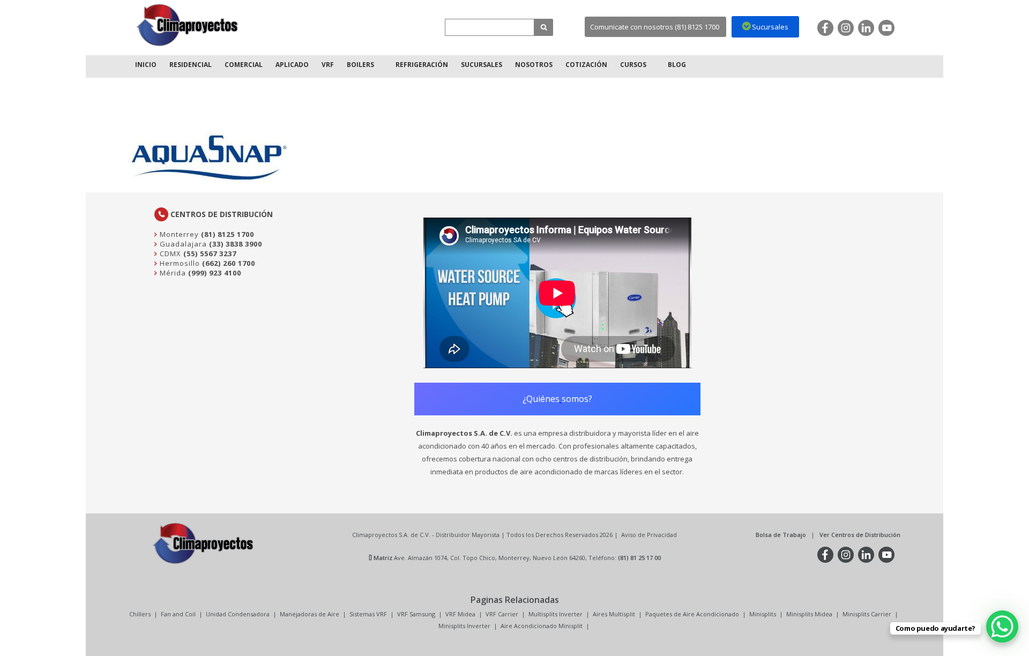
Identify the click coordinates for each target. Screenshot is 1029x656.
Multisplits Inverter (555, 614)
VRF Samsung (416, 614)
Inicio (145, 64)
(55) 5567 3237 (209, 253)
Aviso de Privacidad (649, 535)
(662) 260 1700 (228, 263)
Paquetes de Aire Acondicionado (692, 614)
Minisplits (762, 614)
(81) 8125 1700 (227, 234)
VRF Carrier (502, 614)
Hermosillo (179, 263)
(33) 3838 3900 (235, 244)
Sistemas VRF (368, 614)
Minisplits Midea (809, 614)
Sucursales (481, 64)
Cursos (633, 64)
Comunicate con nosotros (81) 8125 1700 (654, 27)
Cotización (586, 64)
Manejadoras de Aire (309, 614)
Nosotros (534, 64)
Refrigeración (422, 64)
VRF (328, 64)
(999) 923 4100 (214, 273)
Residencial (190, 64)
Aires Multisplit (614, 614)
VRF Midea (460, 614)
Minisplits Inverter (464, 626)
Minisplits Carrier (866, 614)
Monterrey (178, 234)
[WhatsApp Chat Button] (1002, 626)
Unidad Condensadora (238, 614)
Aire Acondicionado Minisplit (542, 626)
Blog (677, 64)
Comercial (244, 64)
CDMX (169, 253)
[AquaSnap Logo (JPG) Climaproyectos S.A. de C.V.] (187, 25)
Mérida (172, 273)
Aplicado (292, 64)
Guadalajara (182, 244)
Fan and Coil (178, 614)
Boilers (360, 64)
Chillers (140, 614)
